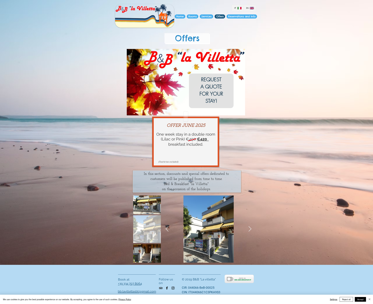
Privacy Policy (124, 299)
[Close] (369, 299)
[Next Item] (250, 229)
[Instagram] (173, 288)
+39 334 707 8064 (130, 283)
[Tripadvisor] (161, 288)
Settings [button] (333, 299)
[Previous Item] (167, 229)
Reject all (346, 299)
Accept (360, 299)
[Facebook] (167, 288)
